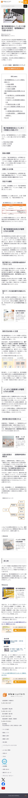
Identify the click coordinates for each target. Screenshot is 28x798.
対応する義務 (11, 89)
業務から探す (6, 736)
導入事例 (5, 742)
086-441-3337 (7, 711)
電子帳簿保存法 (6, 35)
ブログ (4, 756)
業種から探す (6, 739)
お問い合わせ (19, 2)
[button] (25, 2)
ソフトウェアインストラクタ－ (9, 746)
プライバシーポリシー (8, 775)
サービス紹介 (6, 729)
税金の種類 (11, 84)
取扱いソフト (6, 732)
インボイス (12, 35)
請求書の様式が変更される (15, 111)
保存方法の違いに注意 (14, 104)
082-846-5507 (7, 703)
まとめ (7, 118)
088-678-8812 (7, 721)
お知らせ (5, 753)
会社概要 (5, 766)
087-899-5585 (7, 716)
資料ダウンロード (22, 2)
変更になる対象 (12, 86)
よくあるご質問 (6, 750)
